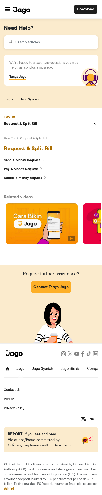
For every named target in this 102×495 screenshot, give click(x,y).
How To (9, 138)
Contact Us (12, 389)
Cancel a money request (23, 178)
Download (85, 9)
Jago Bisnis (70, 368)
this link (9, 488)
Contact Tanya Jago (51, 287)
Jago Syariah (29, 99)
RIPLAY (9, 399)
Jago (9, 99)
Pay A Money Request (21, 169)
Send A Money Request (22, 160)
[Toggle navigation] (7, 9)
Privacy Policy (14, 408)
